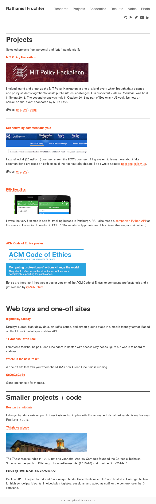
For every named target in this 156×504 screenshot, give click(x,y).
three (33, 109)
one (18, 109)
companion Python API (130, 220)
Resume (117, 8)
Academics (97, 8)
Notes (132, 8)
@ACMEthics (35, 287)
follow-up (140, 163)
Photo (145, 8)
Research (61, 8)
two (25, 109)
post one (127, 163)
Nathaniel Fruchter (25, 8)
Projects (79, 8)
